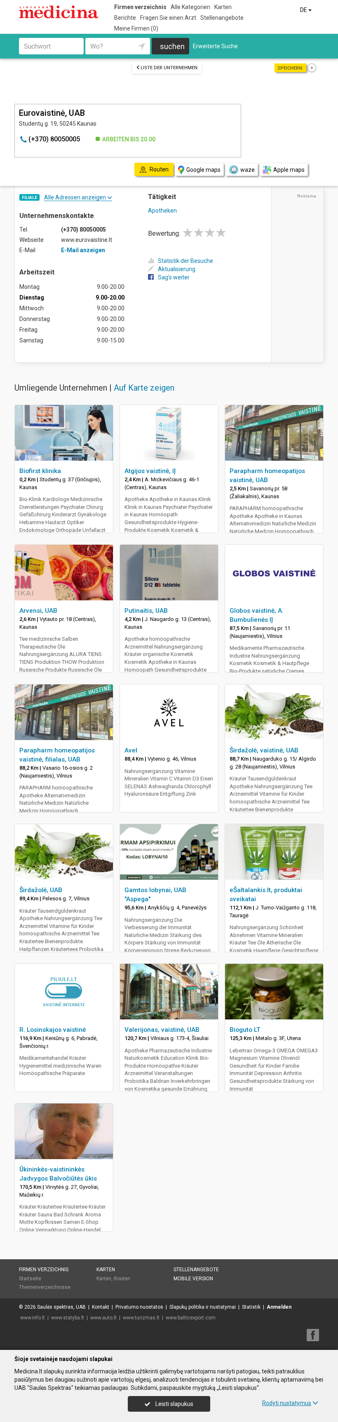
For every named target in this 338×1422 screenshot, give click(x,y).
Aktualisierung (176, 269)
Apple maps (289, 169)
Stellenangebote (222, 17)
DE (304, 10)
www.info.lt (32, 1318)
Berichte (125, 17)
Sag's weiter (174, 277)
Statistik (251, 1307)
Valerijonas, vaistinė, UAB (162, 1029)
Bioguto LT (245, 1029)
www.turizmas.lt (141, 1318)
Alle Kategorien (190, 7)
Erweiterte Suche (215, 46)
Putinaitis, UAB (146, 610)
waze (247, 169)
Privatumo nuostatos (139, 1307)
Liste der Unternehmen (169, 67)
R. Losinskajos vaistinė (52, 1029)
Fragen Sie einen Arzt (168, 17)
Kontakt (100, 1307)
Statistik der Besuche (185, 261)
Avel (130, 750)
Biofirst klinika (40, 471)
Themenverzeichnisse (44, 1287)
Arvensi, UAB (38, 610)
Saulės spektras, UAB (61, 1307)
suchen (172, 46)
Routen (122, 1278)
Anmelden (279, 1307)
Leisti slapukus (173, 1404)
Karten (223, 7)
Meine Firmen (136, 28)
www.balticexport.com (191, 1318)
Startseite (30, 1278)
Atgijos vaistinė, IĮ (150, 471)
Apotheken (162, 210)
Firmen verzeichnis (140, 7)
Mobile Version (193, 1278)
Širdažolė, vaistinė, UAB (264, 750)
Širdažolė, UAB (40, 890)
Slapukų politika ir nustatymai (202, 1307)
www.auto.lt (103, 1318)
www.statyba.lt (67, 1318)
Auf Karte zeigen (144, 388)
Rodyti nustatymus (286, 1403)
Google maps (203, 169)
